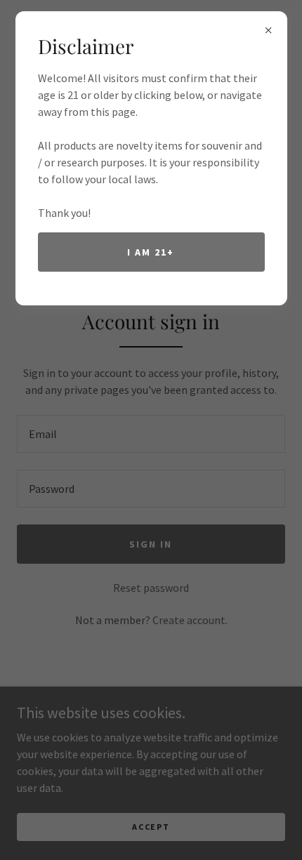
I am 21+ (150, 252)
